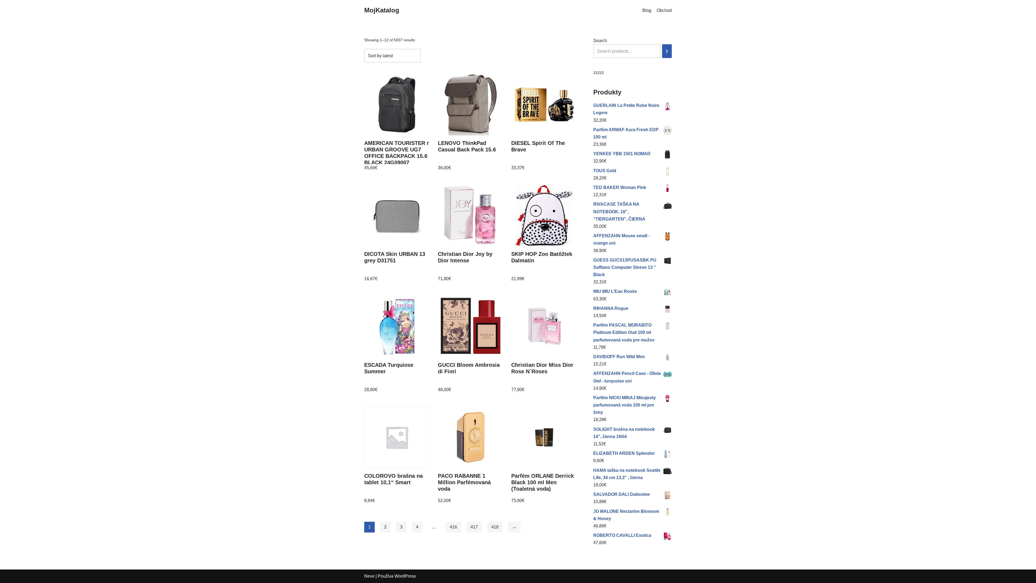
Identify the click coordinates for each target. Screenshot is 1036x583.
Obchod (664, 10)
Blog (646, 10)
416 (453, 527)
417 (474, 527)
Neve (369, 576)
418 (495, 527)
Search (600, 40)
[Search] (667, 51)
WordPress (405, 576)
